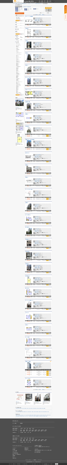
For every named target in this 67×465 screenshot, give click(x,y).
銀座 (38, 30)
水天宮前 (38, 68)
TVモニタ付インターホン (19, 81)
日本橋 (38, 157)
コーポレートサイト (27, 450)
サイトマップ (40, 459)
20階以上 (17, 89)
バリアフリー (18, 47)
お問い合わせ (14, 458)
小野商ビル (27, 28)
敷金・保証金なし (18, 17)
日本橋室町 (39, 141)
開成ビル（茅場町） (28, 361)
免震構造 (17, 79)
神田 (37, 116)
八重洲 (38, 103)
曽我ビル (17, 119)
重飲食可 (17, 63)
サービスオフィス (18, 57)
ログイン (14, 456)
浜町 (47, 411)
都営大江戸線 (36, 304)
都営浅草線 (36, 43)
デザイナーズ (18, 43)
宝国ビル (27, 202)
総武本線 (36, 118)
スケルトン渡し (18, 62)
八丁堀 (37, 57)
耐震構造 (17, 80)
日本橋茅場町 (39, 154)
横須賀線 (36, 193)
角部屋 (17, 91)
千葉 (28, 432)
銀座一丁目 (38, 104)
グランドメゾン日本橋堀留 (29, 16)
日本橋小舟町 (39, 42)
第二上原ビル (27, 288)
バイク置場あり (18, 78)
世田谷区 (35, 408)
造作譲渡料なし (18, 73)
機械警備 (17, 76)
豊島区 (41, 408)
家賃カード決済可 (18, 92)
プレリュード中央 (28, 77)
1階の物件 (17, 86)
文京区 (22, 408)
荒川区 (42, 408)
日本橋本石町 (39, 115)
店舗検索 (21, 423)
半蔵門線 (36, 68)
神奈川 (25, 432)
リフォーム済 (18, 44)
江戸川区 (45, 430)
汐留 (38, 304)
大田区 (33, 408)
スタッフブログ (15, 451)
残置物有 (17, 68)
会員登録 (14, 455)
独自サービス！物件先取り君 (17, 454)
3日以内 (17, 37)
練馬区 (35, 430)
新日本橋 (38, 118)
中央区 (37, 30)
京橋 (37, 105)
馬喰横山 (39, 20)
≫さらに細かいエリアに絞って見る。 (27, 6)
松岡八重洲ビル (28, 251)
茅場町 (38, 55)
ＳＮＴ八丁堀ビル (28, 378)
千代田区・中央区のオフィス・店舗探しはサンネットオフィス (42, 446)
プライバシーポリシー (28, 459)
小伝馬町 (38, 266)
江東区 (27, 408)
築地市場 (45, 411)
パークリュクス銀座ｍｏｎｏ (29, 300)
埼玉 (30, 432)
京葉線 (35, 57)
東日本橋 (39, 277)
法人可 (17, 50)
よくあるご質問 (15, 450)
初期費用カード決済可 (19, 93)
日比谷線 (36, 44)
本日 (20, 36)
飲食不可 (17, 65)
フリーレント (18, 53)
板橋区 (44, 408)
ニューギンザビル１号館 (29, 189)
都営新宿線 (36, 20)
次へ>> (49, 14)
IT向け (17, 60)
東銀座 (37, 411)
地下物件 (17, 70)
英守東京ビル (27, 263)
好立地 (17, 69)
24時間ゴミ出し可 (18, 85)
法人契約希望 (18, 49)
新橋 (37, 31)
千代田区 (17, 408)
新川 (38, 54)
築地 (37, 353)
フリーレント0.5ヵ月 (19, 54)
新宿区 (20, 408)
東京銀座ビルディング (29, 239)
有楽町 (37, 106)
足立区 (38, 430)
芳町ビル (27, 65)
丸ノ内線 (36, 168)
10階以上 (17, 88)
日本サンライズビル (28, 89)
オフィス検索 (14, 423)
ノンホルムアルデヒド (19, 52)
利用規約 (35, 459)
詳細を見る (47, 25)
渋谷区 (37, 408)
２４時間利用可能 (18, 66)
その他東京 (21, 432)
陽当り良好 (17, 42)
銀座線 (35, 105)
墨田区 (25, 408)
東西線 (35, 56)
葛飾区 (41, 430)
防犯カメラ (17, 83)
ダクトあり (17, 67)
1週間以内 (21, 37)
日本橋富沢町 (39, 265)
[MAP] (50, 450)
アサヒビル (27, 312)
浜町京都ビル (27, 126)
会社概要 (14, 449)
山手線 (35, 31)
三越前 (37, 117)
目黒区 (31, 408)
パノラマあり (17, 40)
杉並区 (39, 408)
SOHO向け (17, 59)
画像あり (17, 39)
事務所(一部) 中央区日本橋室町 (30, 139)
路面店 (17, 72)
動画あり (21, 39)
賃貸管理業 (26, 449)
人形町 (38, 43)
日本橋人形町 (39, 91)
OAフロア (17, 56)
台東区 (24, 408)
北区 (26, 430)
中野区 (46, 439)
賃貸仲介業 (26, 447)
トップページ (14, 447)
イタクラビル (27, 349)
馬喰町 (38, 280)
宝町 (38, 205)
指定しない (17, 36)
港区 (18, 408)
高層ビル (17, 55)
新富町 (38, 292)
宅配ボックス (18, 82)
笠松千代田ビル (17, 107)
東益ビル (27, 177)
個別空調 (17, 75)
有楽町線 (36, 104)
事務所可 (17, 46)
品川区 (29, 408)
